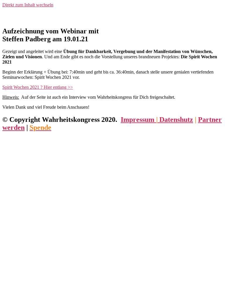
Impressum (138, 119)
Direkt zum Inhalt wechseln (27, 4)
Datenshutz (175, 119)
